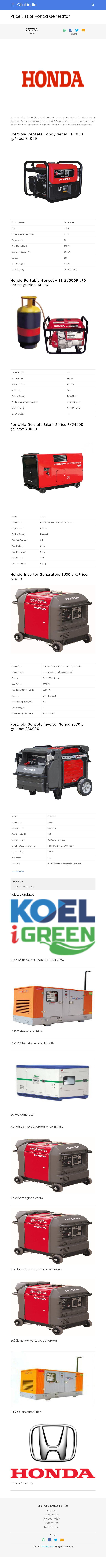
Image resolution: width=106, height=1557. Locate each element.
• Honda (17, 886)
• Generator (29, 886)
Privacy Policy (51, 1518)
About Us (51, 1510)
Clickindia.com (47, 1546)
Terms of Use (51, 1527)
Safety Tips (51, 1523)
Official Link (18, 871)
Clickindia (27, 4)
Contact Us (51, 1514)
